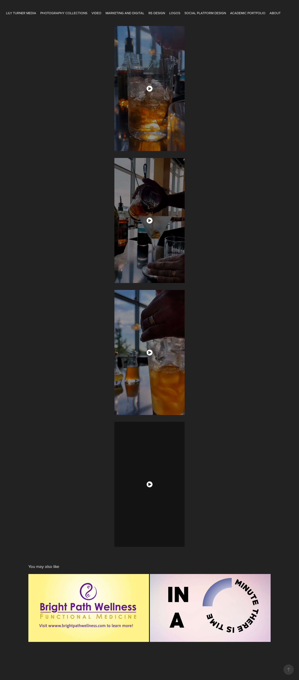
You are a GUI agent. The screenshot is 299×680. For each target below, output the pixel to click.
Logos (174, 13)
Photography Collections (63, 13)
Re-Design (156, 13)
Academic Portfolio (247, 13)
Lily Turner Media (21, 13)
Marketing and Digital (125, 13)
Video (96, 13)
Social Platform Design (205, 13)
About (275, 13)
